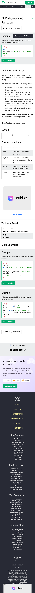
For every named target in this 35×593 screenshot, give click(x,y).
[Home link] (3, 2)
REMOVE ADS (17, 215)
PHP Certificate (17, 540)
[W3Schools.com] (17, 400)
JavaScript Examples (16, 503)
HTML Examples (17, 499)
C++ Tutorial (17, 458)
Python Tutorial (17, 448)
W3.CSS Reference (16, 478)
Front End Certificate (17, 535)
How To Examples (16, 505)
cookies (13, 583)
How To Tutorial (17, 444)
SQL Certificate (17, 536)
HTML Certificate (17, 529)
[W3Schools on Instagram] (22, 350)
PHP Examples (16, 514)
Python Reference (16, 476)
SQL (7, 7)
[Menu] (2, 6)
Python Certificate (17, 538)
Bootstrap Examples (16, 512)
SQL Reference (16, 474)
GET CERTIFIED (17, 414)
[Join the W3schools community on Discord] (16, 350)
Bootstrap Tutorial (17, 452)
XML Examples (16, 518)
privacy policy (20, 583)
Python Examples (16, 508)
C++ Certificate (17, 546)
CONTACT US (17, 428)
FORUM (14, 565)
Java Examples (16, 516)
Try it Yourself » (8, 60)
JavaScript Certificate (17, 533)
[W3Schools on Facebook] (19, 350)
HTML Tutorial (17, 439)
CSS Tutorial (17, 441)
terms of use (23, 582)
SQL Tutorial (17, 446)
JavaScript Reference (16, 473)
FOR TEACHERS (17, 418)
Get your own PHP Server (23, 36)
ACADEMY (17, 568)
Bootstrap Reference (16, 480)
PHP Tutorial (18, 454)
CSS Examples (16, 501)
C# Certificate (17, 548)
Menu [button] (10, 3)
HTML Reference (16, 469)
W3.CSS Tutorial (17, 450)
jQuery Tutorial (17, 459)
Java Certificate (17, 544)
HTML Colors (17, 484)
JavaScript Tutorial (17, 442)
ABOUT (20, 565)
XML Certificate (17, 550)
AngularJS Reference (16, 488)
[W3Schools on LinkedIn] (14, 350)
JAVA (22, 7)
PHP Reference (16, 482)
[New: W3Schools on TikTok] (25, 350)
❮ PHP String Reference (11, 28)
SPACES (17, 409)
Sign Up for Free (10, 386)
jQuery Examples (16, 520)
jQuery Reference (16, 489)
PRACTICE (17, 423)
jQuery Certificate (17, 542)
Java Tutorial (17, 456)
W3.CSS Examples (16, 510)
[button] (16, 2)
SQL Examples (16, 506)
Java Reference (16, 486)
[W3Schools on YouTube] (11, 350)
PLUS (17, 404)
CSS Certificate (17, 531)
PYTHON (15, 7)
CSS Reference (16, 471)
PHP (28, 7)
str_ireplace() (6, 117)
